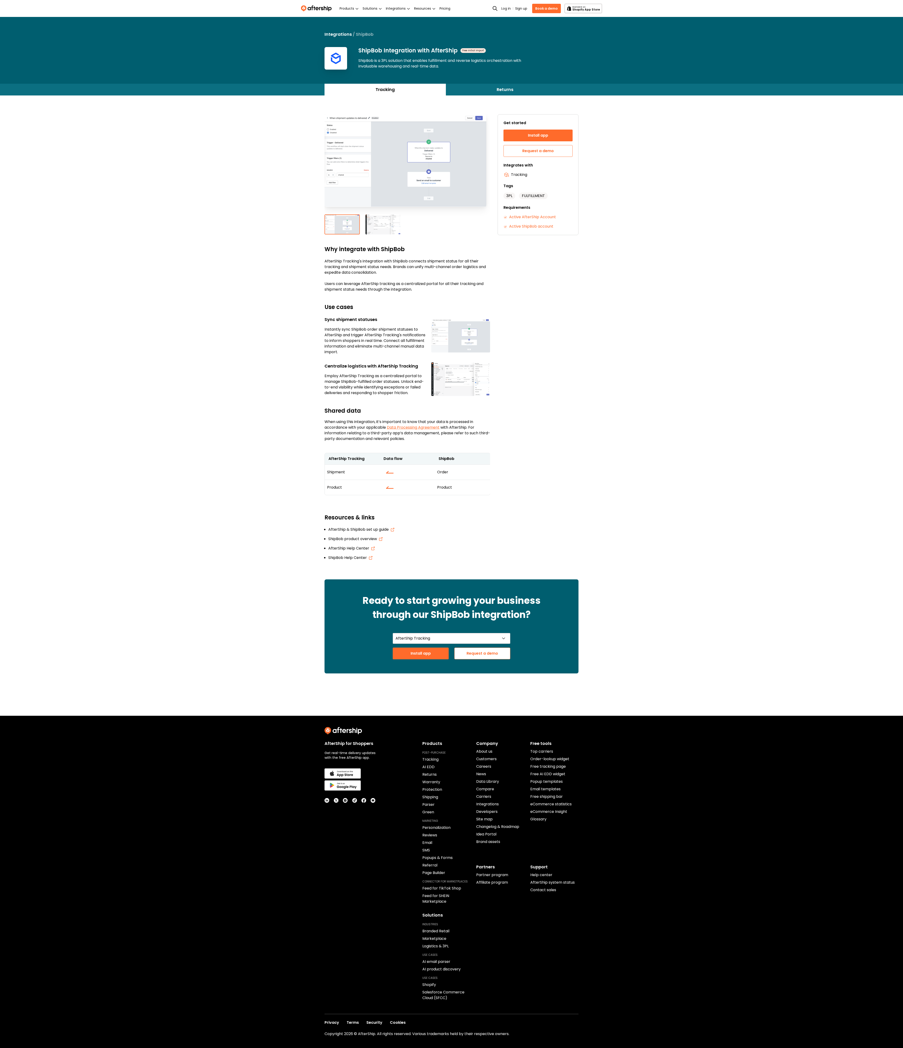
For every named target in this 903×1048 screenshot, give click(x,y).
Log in (506, 8)
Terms (353, 1022)
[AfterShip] (317, 8)
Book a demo (546, 8)
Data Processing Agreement (413, 427)
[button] (407, 164)
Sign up (521, 8)
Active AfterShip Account (532, 217)
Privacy (332, 1022)
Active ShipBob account (531, 226)
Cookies (398, 1022)
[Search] (495, 8)
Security (374, 1022)
